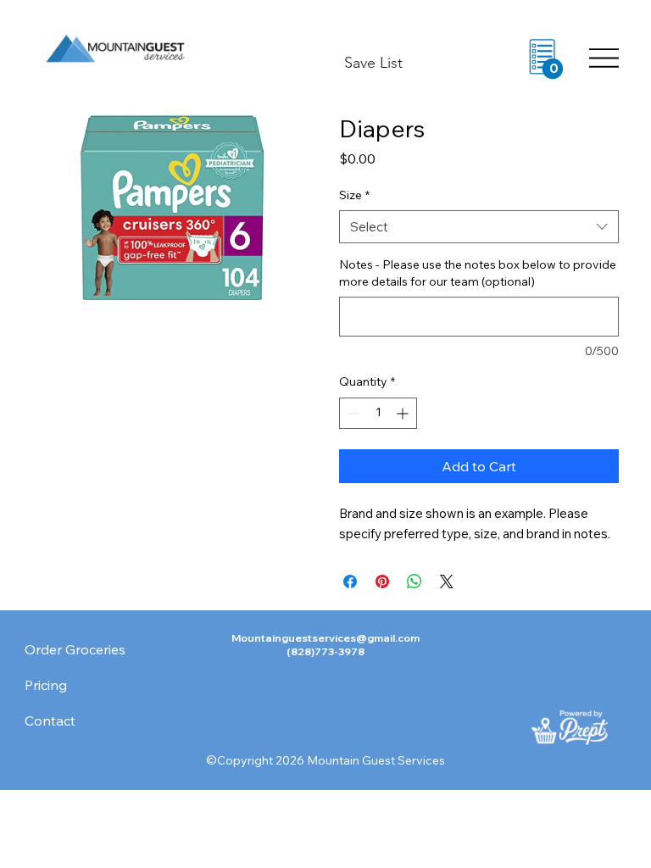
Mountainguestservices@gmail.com (325, 638)
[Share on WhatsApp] (414, 581)
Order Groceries (75, 649)
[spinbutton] (378, 413)
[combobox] (479, 226)
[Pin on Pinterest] (382, 581)
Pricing (46, 684)
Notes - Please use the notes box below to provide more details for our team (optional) (477, 273)
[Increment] (404, 413)
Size (354, 195)
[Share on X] (447, 581)
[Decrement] (352, 413)
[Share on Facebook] (350, 581)
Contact (50, 720)
